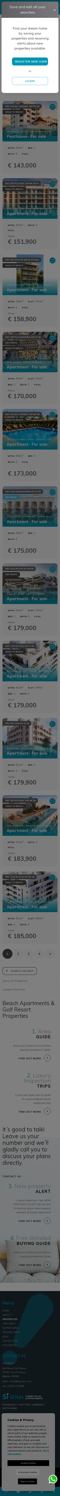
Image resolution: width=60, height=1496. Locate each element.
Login (30, 81)
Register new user (31, 61)
